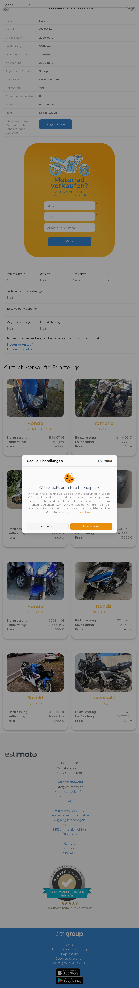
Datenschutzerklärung (79, 512)
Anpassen (47, 526)
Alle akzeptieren (91, 526)
